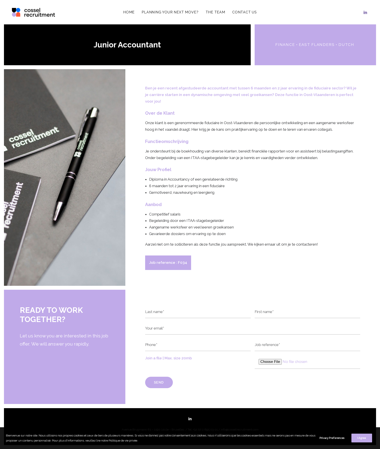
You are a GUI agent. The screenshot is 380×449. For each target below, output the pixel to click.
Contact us (244, 12)
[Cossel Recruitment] (33, 12)
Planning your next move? (170, 12)
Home (129, 12)
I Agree (361, 438)
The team (215, 12)
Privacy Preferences (332, 438)
